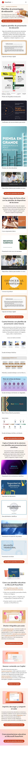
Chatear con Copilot (14, 684)
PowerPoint (8, 2)
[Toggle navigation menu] (26, 2)
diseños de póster (5, 676)
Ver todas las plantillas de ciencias (14, 562)
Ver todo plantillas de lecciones (14, 317)
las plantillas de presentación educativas (13, 589)
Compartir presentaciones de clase (14, 725)
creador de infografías (8, 630)
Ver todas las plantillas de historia (14, 438)
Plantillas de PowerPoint (11, 6)
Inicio (2, 6)
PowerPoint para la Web (12, 588)
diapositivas (20, 715)
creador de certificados (10, 635)
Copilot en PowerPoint (6, 671)
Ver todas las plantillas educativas (12, 21)
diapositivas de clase (9, 629)
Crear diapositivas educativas (14, 643)
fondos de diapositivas (6, 677)
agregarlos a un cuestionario (19, 634)
